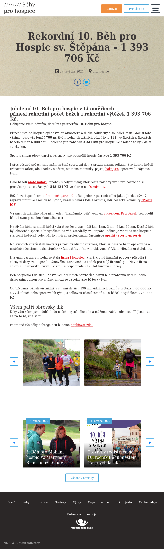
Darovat (111, 8)
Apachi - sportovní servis (123, 235)
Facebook (77, 82)
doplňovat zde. (82, 324)
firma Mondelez (73, 257)
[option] (51, 361)
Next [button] (150, 361)
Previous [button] (14, 361)
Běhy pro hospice (19, 8)
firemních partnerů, (60, 195)
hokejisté (112, 168)
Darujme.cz (97, 186)
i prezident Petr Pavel (120, 213)
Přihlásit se (136, 8)
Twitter (86, 82)
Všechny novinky (82, 477)
